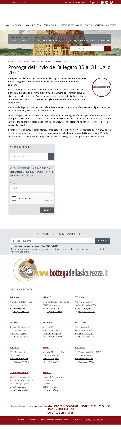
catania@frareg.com (84, 358)
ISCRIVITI (102, 241)
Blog (87, 25)
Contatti (111, 25)
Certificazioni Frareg (60, 412)
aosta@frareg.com (18, 333)
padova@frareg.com (52, 333)
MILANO (14, 297)
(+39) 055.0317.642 (21, 361)
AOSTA (14, 322)
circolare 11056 (73, 129)
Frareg (10, 61)
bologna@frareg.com (84, 333)
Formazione (50, 25)
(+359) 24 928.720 (20, 390)
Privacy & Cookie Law (94, 419)
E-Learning (69, 2)
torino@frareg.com (83, 308)
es (23, 2)
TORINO (79, 297)
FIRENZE (14, 347)
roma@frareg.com (51, 358)
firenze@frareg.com (19, 358)
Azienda (17, 25)
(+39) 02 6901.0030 (21, 311)
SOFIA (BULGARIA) (19, 372)
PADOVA (47, 322)
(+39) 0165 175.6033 (21, 336)
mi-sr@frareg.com (51, 308)
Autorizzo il (19, 246)
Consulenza (32, 25)
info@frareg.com (17, 308)
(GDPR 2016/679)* (50, 246)
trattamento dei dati (33, 246)
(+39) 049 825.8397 (54, 336)
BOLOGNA (80, 322)
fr (19, 2)
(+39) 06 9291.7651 (54, 361)
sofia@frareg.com (18, 387)
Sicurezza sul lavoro (28, 61)
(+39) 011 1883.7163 (86, 311)
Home (7, 25)
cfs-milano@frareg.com (53, 390)
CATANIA (80, 347)
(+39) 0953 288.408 (86, 361)
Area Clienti (81, 2)
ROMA (46, 347)
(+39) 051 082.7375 (86, 336)
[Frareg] (60, 12)
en (13, 2)
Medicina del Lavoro (71, 25)
